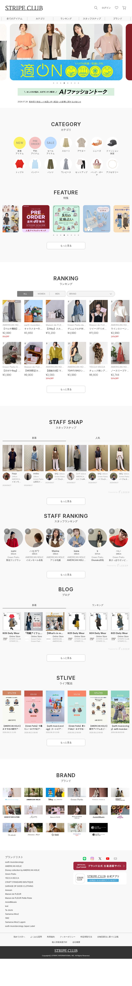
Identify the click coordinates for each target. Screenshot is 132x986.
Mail (115, 858)
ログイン (106, 7)
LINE (84, 858)
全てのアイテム (14, 18)
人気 (97, 438)
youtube (107, 858)
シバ (78, 474)
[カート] (124, 8)
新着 (34, 438)
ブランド (117, 18)
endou (36, 474)
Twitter (100, 858)
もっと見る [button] (66, 245)
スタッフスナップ (92, 18)
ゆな (57, 474)
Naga (14, 474)
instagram (92, 858)
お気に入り (116, 8)
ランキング (66, 18)
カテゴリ (40, 18)
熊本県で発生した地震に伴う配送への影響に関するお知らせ (55, 102)
